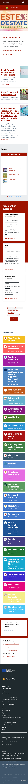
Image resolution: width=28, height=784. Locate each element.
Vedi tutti (14, 319)
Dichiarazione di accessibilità (9, 722)
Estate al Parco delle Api (14, 174)
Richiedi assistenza (6, 710)
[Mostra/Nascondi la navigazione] (2, 7)
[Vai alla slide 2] (9, 196)
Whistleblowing (6, 715)
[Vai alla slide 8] (20, 196)
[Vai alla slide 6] (16, 196)
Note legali (4, 729)
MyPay (4, 691)
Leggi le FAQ (5, 727)
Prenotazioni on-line (7, 689)
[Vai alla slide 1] (7, 196)
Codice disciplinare (6, 702)
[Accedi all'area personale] (24, 2)
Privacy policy (12, 768)
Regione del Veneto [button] (5, 2)
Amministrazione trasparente (9, 699)
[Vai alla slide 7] (18, 196)
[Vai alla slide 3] (11, 196)
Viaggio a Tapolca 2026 (14, 179)
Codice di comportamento (8, 704)
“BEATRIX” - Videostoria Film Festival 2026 (15, 169)
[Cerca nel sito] (25, 7)
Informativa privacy (7, 720)
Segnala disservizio (6, 713)
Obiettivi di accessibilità (8, 725)
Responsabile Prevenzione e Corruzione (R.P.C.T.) (14, 717)
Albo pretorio (5, 693)
